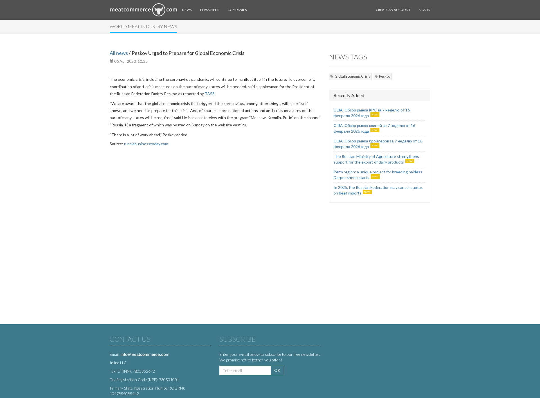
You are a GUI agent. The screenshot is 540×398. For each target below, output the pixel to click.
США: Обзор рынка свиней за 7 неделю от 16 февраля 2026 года (374, 128)
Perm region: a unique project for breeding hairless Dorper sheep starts (378, 174)
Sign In (424, 10)
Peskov (384, 76)
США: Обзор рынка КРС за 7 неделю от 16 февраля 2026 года (372, 113)
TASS (210, 93)
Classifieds (209, 10)
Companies (237, 10)
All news (119, 53)
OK (277, 370)
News (187, 10)
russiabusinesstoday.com (146, 143)
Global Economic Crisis (352, 76)
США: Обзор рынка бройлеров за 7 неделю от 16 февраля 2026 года (378, 143)
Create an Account (393, 10)
